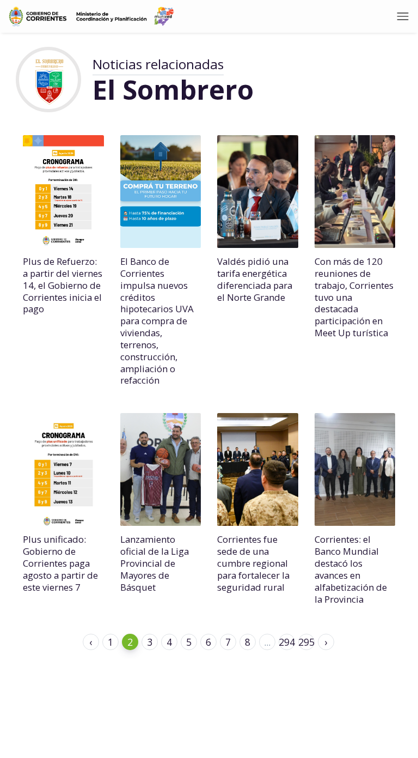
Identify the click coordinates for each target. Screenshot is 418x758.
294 (287, 641)
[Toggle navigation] (402, 16)
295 (306, 641)
